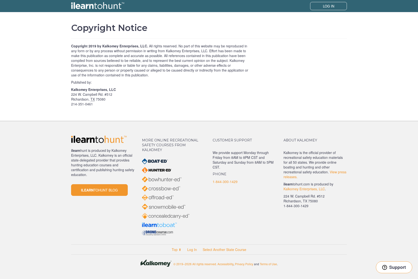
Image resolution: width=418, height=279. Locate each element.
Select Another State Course (224, 249)
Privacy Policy (244, 264)
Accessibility (225, 264)
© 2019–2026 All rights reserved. (195, 264)
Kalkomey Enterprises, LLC (304, 188)
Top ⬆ (176, 249)
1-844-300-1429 (225, 181)
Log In (328, 6)
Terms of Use (268, 264)
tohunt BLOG (99, 190)
